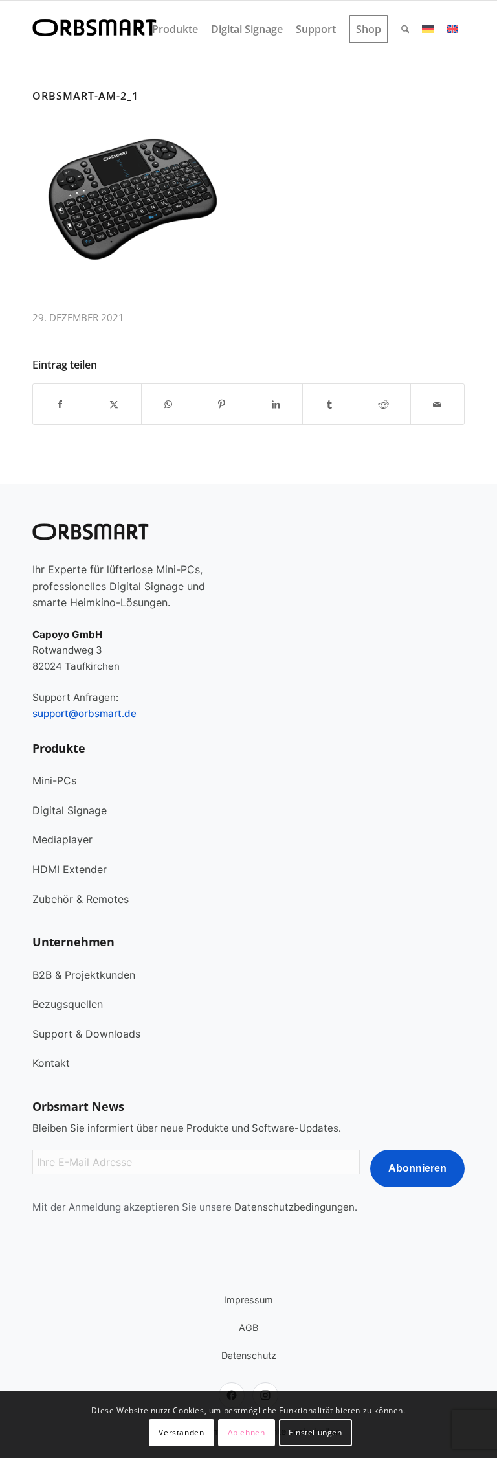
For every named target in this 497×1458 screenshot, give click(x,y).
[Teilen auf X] (113, 404)
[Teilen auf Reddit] (383, 404)
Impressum (248, 1299)
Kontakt (51, 1062)
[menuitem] (175, 29)
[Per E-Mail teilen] (437, 404)
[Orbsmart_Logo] (94, 29)
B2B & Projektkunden (83, 974)
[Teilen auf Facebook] (60, 404)
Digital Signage (69, 810)
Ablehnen (246, 1432)
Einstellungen (315, 1432)
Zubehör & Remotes (80, 899)
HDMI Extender (69, 869)
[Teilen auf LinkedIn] (275, 404)
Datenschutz (248, 1355)
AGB (248, 1327)
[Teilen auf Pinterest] (221, 404)
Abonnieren (417, 1168)
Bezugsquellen (67, 1003)
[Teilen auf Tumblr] (329, 404)
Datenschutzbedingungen (294, 1207)
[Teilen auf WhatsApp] (168, 404)
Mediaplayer (62, 839)
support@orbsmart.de (84, 713)
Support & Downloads (86, 1033)
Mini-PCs (54, 780)
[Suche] (405, 29)
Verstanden (181, 1432)
